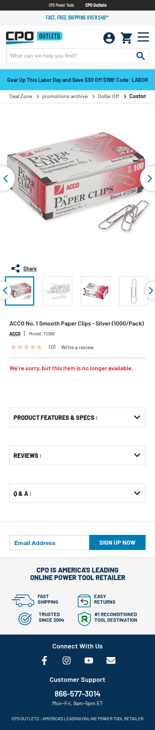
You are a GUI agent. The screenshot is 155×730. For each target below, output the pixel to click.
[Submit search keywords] (141, 55)
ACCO (14, 333)
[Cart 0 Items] (126, 38)
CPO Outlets (95, 5)
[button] (19, 290)
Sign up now (117, 542)
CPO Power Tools (61, 5)
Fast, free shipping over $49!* (77, 17)
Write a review (77, 347)
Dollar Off (108, 96)
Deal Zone (20, 96)
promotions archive (65, 96)
